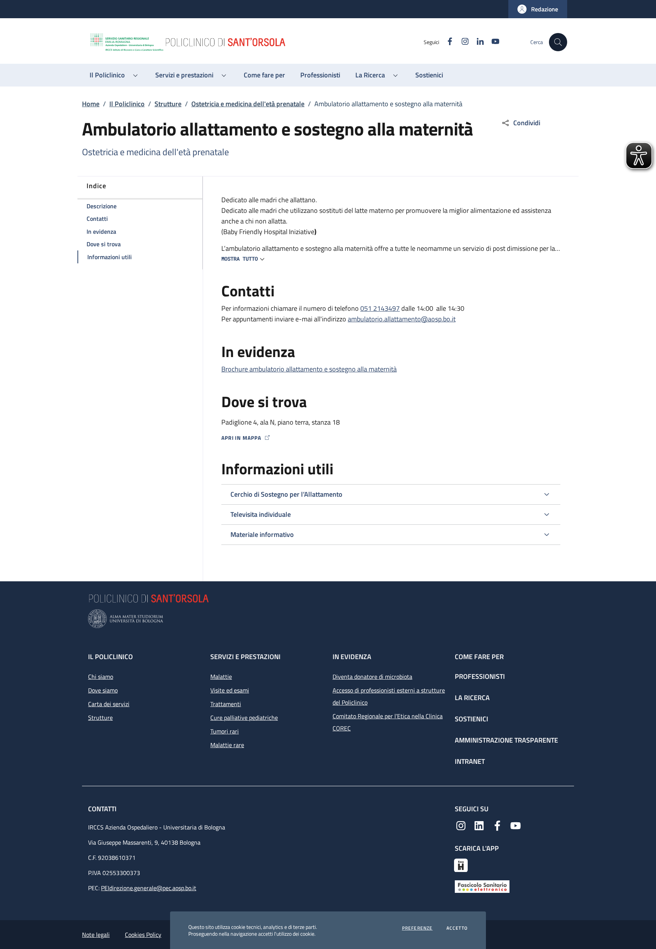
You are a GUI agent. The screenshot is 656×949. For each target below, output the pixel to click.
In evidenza (352, 657)
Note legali (96, 934)
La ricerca (472, 697)
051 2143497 (380, 308)
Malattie (221, 676)
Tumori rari (224, 731)
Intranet (470, 761)
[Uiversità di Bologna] (328, 618)
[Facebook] (497, 824)
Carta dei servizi (108, 703)
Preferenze (417, 928)
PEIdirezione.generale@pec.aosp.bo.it (148, 887)
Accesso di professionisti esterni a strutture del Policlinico (389, 696)
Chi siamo (100, 676)
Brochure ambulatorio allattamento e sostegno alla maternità (309, 369)
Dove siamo (103, 690)
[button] (537, 9)
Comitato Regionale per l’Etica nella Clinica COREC (388, 722)
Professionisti (480, 676)
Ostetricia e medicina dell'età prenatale (247, 104)
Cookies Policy (143, 934)
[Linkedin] (479, 824)
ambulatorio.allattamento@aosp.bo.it (402, 319)
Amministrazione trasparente (506, 740)
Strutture (168, 104)
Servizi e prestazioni (245, 657)
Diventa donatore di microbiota (372, 676)
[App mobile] (461, 864)
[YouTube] (515, 824)
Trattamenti (225, 703)
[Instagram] (461, 824)
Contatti (103, 809)
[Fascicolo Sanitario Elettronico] (482, 885)
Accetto (457, 928)
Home (90, 104)
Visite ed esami (229, 690)
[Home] (256, 42)
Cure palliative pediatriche (244, 717)
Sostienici (471, 719)
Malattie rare (227, 744)
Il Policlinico (127, 104)
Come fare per (479, 657)
